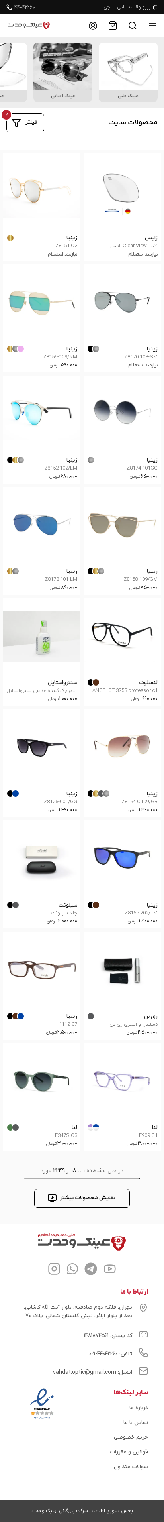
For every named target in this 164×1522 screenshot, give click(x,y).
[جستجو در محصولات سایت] (132, 25)
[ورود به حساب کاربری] (92, 25)
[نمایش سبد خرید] (112, 25)
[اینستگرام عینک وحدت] (54, 1270)
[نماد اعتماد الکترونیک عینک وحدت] (42, 1419)
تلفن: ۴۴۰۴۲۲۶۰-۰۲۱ (110, 1354)
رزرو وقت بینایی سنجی (127, 7)
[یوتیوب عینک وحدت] (109, 1270)
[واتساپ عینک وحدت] (72, 1270)
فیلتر (31, 122)
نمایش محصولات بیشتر (87, 1197)
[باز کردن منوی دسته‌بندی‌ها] (152, 25)
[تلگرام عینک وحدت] (90, 1270)
